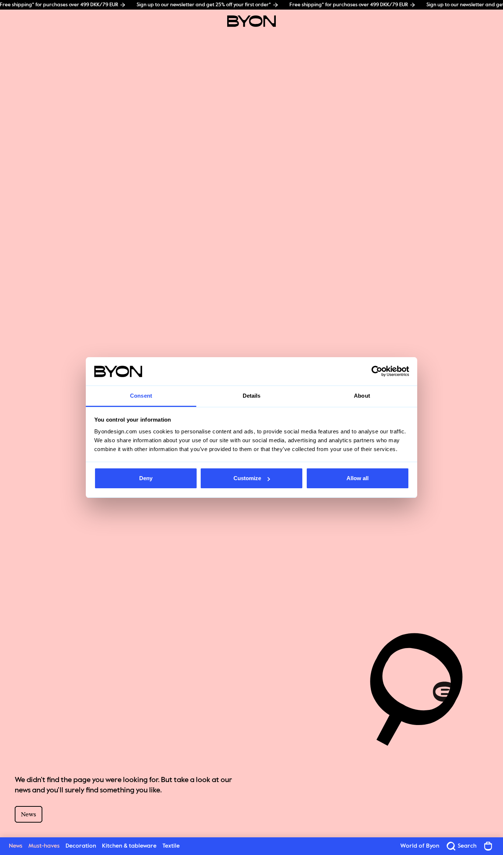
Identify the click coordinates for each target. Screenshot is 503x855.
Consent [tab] (141, 396)
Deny (145, 478)
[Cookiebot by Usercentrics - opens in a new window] (377, 371)
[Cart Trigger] (488, 846)
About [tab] (362, 396)
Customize (247, 478)
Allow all (358, 478)
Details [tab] (252, 396)
